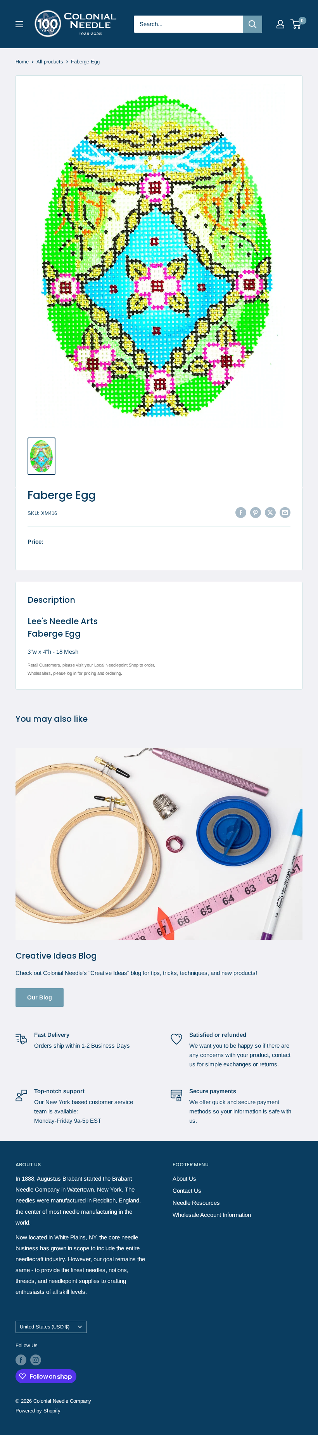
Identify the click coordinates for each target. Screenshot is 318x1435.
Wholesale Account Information (212, 1214)
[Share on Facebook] (240, 512)
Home (22, 62)
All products (49, 62)
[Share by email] (285, 512)
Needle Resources (196, 1202)
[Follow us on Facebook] (21, 1359)
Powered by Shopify (38, 1411)
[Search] (252, 24)
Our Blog (39, 997)
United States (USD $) (44, 1327)
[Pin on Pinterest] (255, 512)
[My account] (280, 24)
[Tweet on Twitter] (270, 512)
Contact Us (187, 1190)
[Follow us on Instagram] (35, 1359)
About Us (184, 1178)
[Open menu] (19, 24)
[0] (296, 24)
